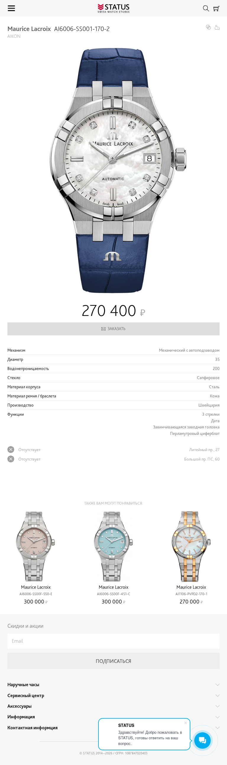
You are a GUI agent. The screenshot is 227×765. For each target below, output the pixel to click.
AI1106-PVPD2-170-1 (191, 594)
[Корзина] (216, 8)
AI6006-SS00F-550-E (36, 594)
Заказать (117, 328)
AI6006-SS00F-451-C (113, 594)
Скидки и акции (25, 625)
